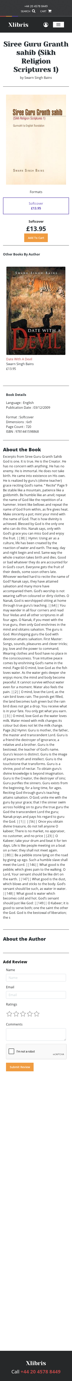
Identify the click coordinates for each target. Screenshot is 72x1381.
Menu (58, 24)
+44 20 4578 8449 (36, 6)
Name (10, 970)
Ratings (11, 1004)
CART (43, 11)
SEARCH (26, 11)
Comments (14, 1024)
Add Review (15, 961)
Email (10, 987)
